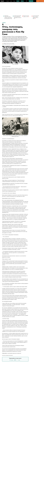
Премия (22, 1)
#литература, (4, 355)
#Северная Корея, (8, 355)
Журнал (18, 1)
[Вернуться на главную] (2, 1)
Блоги (11, 1)
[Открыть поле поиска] (27, 1)
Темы (14, 1)
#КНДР (12, 355)
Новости (7, 1)
